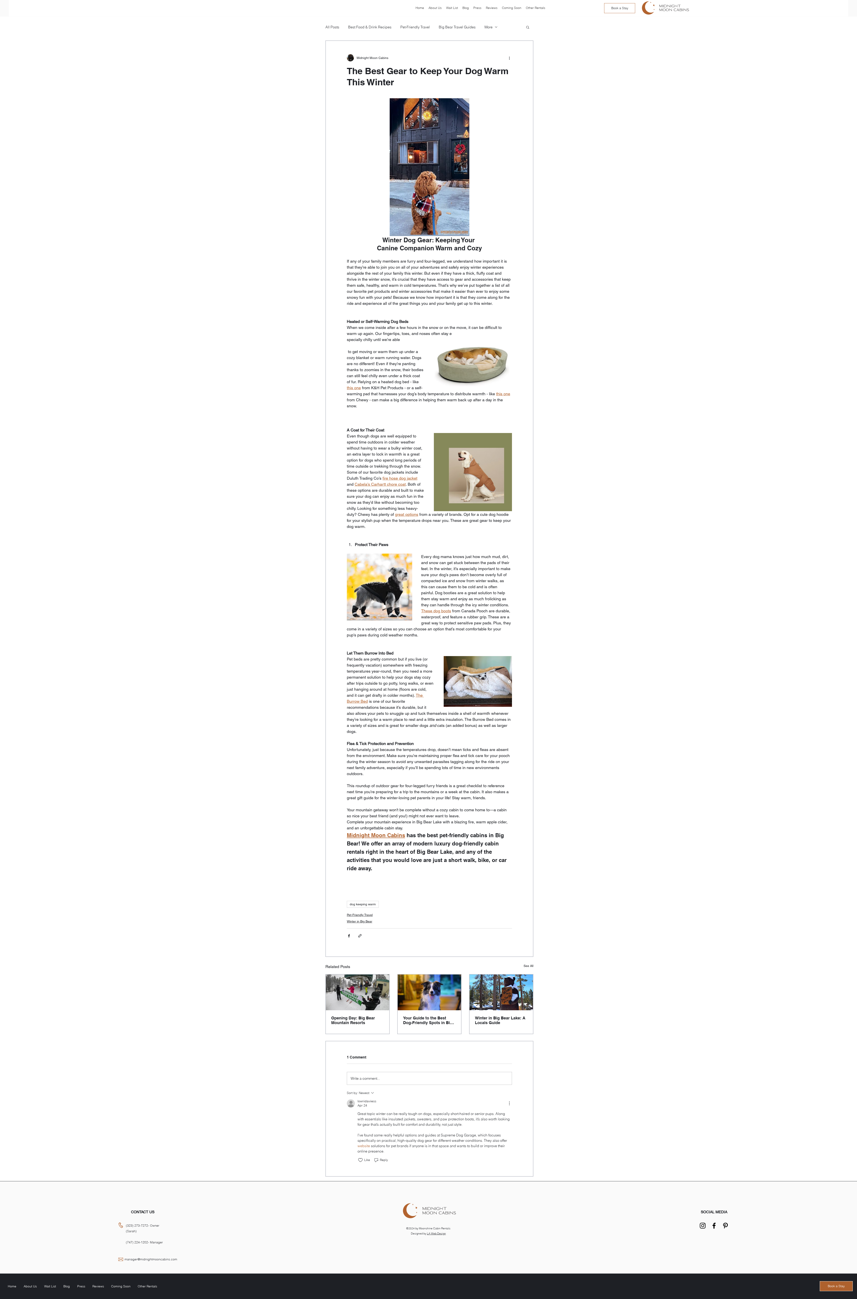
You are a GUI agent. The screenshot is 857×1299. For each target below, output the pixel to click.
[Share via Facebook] (349, 936)
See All (528, 966)
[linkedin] (703, 1226)
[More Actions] (509, 1103)
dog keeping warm (363, 904)
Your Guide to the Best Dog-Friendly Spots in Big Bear (427, 1020)
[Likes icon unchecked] (360, 1160)
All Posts (332, 27)
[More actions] (509, 58)
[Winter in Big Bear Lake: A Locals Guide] (501, 992)
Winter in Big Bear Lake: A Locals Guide (500, 1020)
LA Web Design (436, 1233)
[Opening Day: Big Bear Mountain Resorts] (357, 992)
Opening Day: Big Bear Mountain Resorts (353, 1020)
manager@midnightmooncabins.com (151, 1259)
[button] (528, 27)
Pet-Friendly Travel (360, 915)
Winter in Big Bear (359, 921)
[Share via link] (360, 936)
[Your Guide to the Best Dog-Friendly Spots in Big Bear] (429, 992)
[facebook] (714, 1226)
